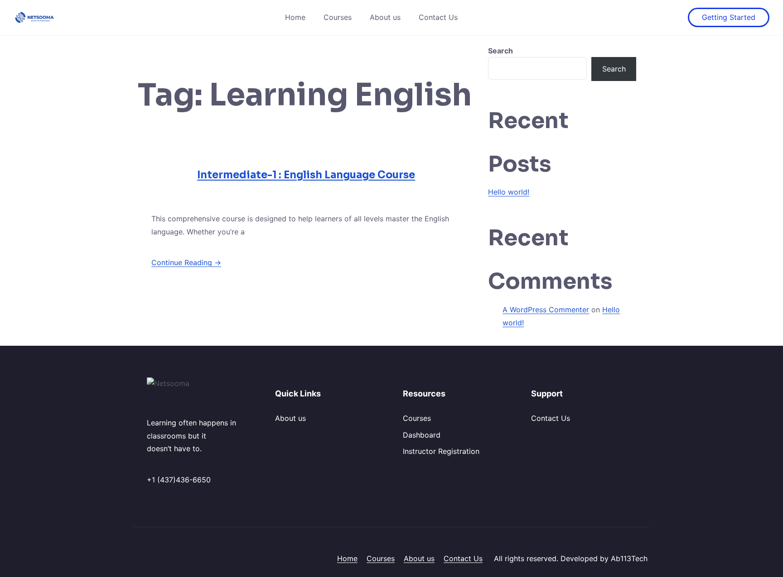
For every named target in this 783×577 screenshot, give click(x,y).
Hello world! (508, 191)
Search (500, 50)
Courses (338, 17)
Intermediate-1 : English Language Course (306, 175)
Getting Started (728, 17)
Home (295, 17)
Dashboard (421, 434)
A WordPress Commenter (546, 309)
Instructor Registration (441, 451)
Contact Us (438, 17)
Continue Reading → (186, 262)
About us (385, 17)
